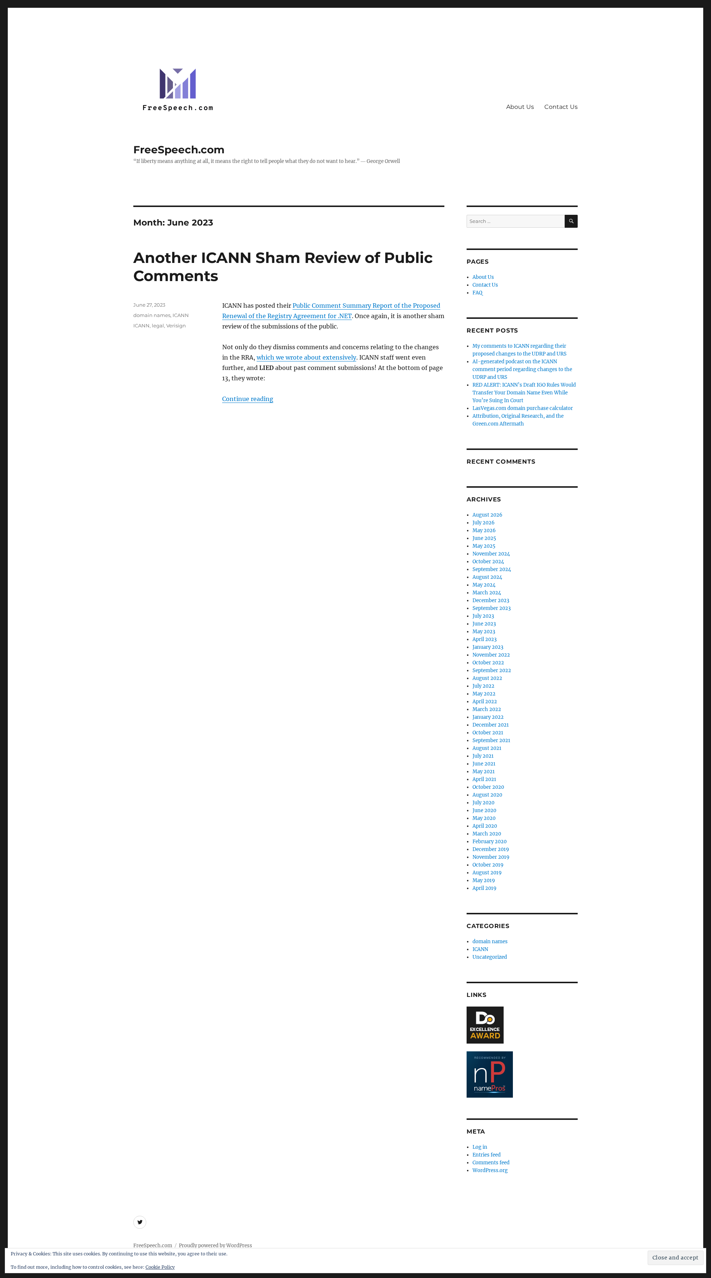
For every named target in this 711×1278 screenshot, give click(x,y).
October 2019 (488, 865)
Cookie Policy (160, 1267)
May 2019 (484, 880)
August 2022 (487, 678)
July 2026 (484, 523)
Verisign (176, 325)
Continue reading (247, 399)
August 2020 (487, 795)
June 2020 (484, 810)
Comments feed (491, 1162)
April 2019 (485, 888)
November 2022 (491, 655)
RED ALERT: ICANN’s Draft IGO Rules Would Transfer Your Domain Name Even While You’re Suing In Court (524, 393)
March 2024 (487, 593)
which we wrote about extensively (306, 357)
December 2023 (491, 600)
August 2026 (488, 515)
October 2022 (488, 663)
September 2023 (492, 608)
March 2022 (487, 709)
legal (158, 325)
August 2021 (487, 748)
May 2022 (484, 694)
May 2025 (484, 546)
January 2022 (488, 717)
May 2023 (484, 631)
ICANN (181, 315)
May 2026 (484, 530)
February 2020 (490, 841)
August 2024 (487, 577)
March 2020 (487, 834)
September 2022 (492, 670)
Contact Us (561, 106)
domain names (151, 315)
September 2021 (491, 740)
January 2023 (488, 647)
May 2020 (484, 818)
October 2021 (488, 733)
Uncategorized (490, 957)
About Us (520, 106)
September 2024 (492, 569)
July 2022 (483, 686)
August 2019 (487, 873)
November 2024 (491, 554)
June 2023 (484, 624)
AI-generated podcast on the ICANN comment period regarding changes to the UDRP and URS (522, 369)
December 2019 (491, 849)
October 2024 (488, 561)
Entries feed (487, 1155)
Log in (480, 1147)
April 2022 (485, 701)
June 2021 (484, 764)
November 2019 (491, 857)
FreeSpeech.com (178, 149)
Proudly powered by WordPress (215, 1245)
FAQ (477, 293)
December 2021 (491, 725)
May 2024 (484, 585)
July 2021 (483, 756)
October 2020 (488, 787)
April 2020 (485, 826)
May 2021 (484, 771)
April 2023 (485, 639)
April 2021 (484, 779)
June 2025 (484, 538)
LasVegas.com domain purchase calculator (523, 408)
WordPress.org (490, 1170)
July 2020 (483, 803)
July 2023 (483, 616)
